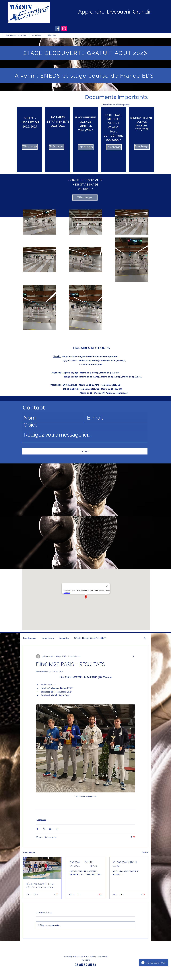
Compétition (48, 638)
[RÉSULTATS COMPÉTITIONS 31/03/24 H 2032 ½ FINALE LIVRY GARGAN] (42, 868)
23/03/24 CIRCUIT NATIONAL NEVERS (83, 863)
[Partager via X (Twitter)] (44, 829)
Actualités (64, 638)
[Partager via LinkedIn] (50, 829)
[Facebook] (57, 28)
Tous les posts (29, 638)
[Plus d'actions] (133, 656)
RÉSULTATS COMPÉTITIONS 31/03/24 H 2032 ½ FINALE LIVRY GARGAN (40, 885)
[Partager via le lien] (57, 829)
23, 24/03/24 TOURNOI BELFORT (125, 863)
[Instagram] (64, 28)
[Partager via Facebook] (37, 829)
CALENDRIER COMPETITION (90, 638)
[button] (145, 638)
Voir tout (145, 852)
